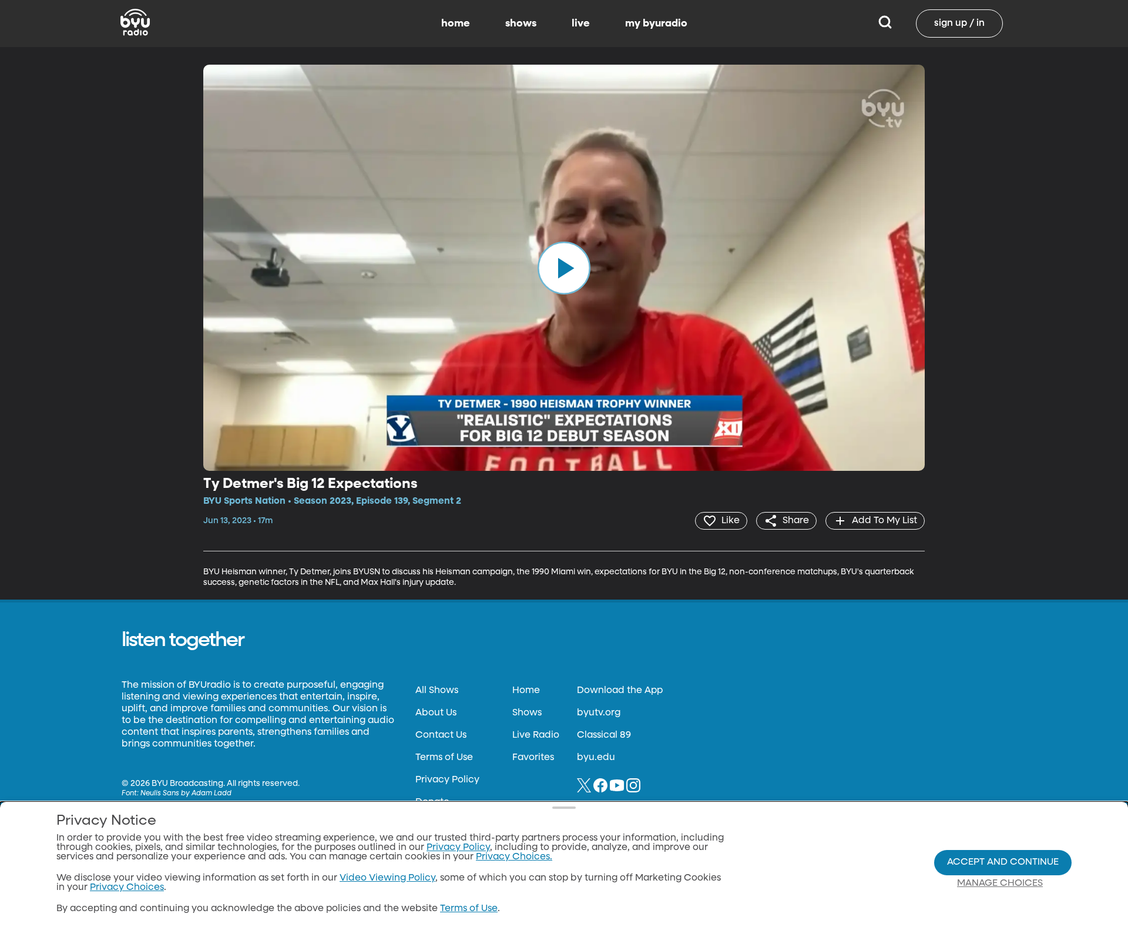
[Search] (885, 23)
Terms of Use (444, 757)
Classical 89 (604, 735)
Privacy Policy (447, 780)
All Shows (436, 690)
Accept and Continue (1003, 862)
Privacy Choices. (514, 857)
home (455, 23)
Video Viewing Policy (387, 878)
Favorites (533, 757)
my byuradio (656, 23)
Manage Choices (1000, 883)
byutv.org (598, 713)
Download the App (620, 690)
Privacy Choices (127, 887)
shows (520, 23)
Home (526, 690)
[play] (564, 267)
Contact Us (440, 735)
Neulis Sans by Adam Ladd (185, 793)
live (581, 23)
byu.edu (596, 757)
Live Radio (535, 735)
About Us (435, 713)
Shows (527, 713)
